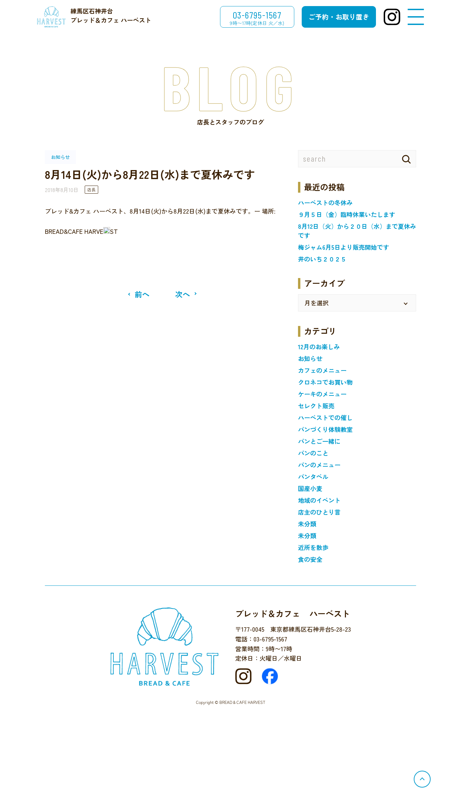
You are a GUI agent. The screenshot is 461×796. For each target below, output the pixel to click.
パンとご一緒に (319, 441)
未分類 (307, 523)
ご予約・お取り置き (338, 17)
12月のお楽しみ (319, 346)
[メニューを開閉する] (416, 17)
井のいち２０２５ (322, 258)
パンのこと (313, 452)
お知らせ (310, 358)
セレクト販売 (316, 405)
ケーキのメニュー (322, 393)
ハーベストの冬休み (325, 202)
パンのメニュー (319, 464)
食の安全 (310, 559)
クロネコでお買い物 (325, 382)
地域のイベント (319, 500)
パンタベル (313, 476)
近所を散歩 (313, 547)
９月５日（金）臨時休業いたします (346, 214)
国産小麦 (310, 488)
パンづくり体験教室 (325, 429)
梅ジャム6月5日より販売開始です (343, 247)
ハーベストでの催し (325, 417)
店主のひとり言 (319, 511)
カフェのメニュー (322, 370)
